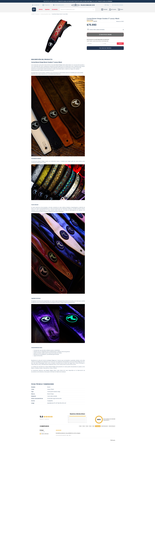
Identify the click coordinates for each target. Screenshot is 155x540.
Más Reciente (104, 426)
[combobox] (77, 9)
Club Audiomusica (59, 5)
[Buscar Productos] (93, 9)
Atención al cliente (118, 5)
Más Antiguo (112, 426)
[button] (58, 36)
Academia (36, 5)
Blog (108, 5)
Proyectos (47, 5)
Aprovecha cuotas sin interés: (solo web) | (78, 1)
